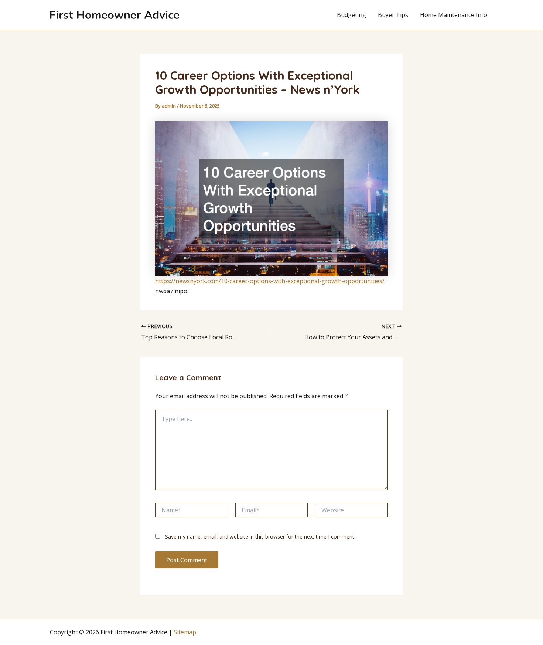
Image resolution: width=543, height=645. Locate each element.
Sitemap (185, 632)
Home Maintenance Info (453, 15)
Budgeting (351, 15)
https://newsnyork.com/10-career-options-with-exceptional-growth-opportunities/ (270, 281)
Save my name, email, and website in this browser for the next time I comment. (260, 536)
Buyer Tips (393, 15)
